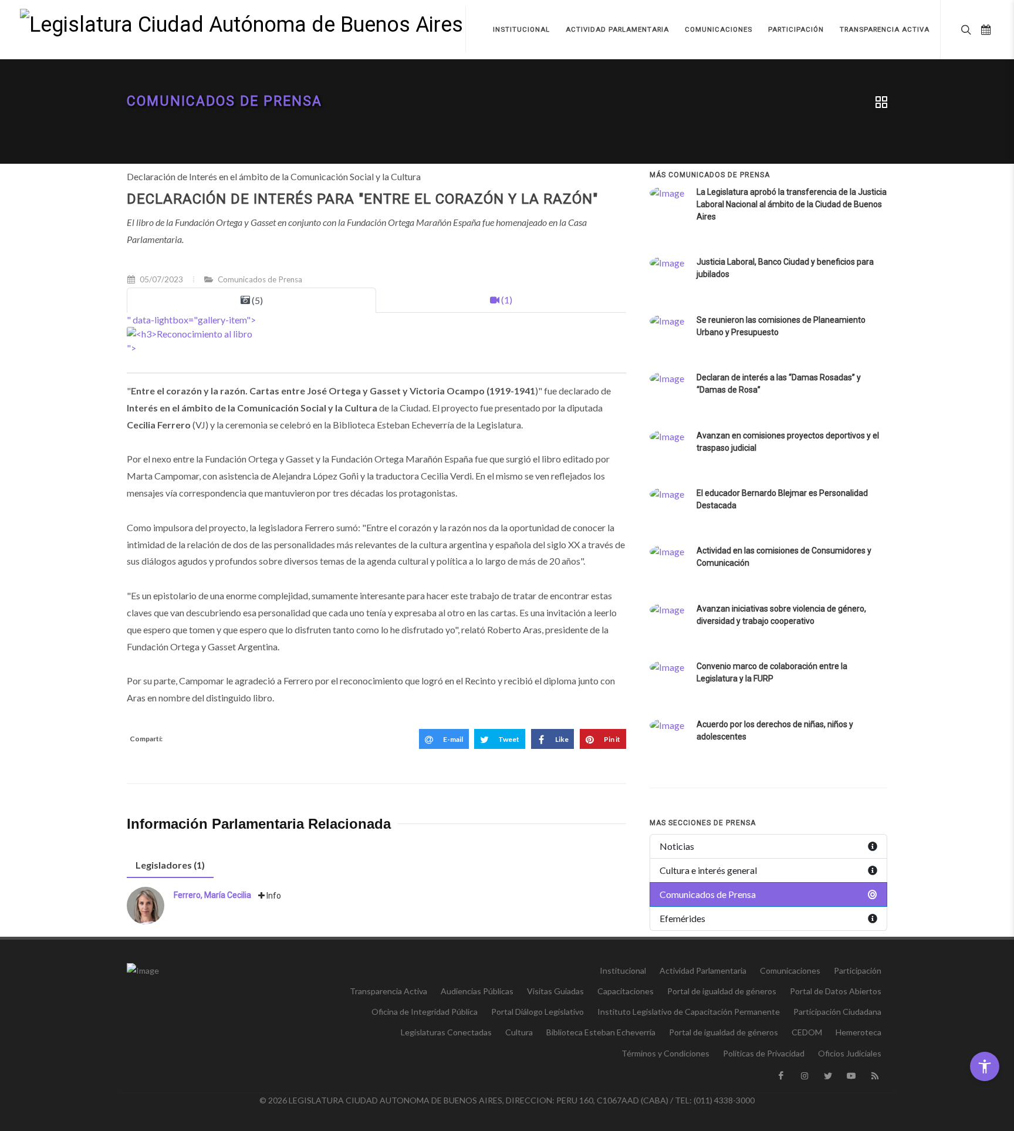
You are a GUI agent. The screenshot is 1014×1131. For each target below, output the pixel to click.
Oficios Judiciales (849, 1053)
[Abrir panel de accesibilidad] (984, 1066)
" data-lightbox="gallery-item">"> (191, 333)
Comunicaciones (790, 970)
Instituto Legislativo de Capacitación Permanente (688, 1012)
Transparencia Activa (388, 991)
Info (273, 895)
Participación (857, 970)
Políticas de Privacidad (764, 1053)
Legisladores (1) (170, 864)
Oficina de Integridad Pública (424, 1012)
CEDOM (807, 1032)
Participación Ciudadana (837, 1012)
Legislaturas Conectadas (446, 1032)
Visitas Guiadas (555, 991)
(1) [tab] (505, 299)
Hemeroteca (858, 1032)
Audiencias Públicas (477, 991)
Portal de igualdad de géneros (721, 991)
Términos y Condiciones (665, 1053)
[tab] (170, 865)
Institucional (623, 970)
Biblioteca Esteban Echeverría (600, 1032)
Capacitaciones (625, 991)
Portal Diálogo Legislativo (537, 1012)
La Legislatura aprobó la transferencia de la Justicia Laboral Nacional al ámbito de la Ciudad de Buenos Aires (792, 204)
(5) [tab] (256, 300)
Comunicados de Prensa (224, 101)
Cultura (519, 1032)
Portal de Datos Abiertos (835, 991)
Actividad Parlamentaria (703, 970)
